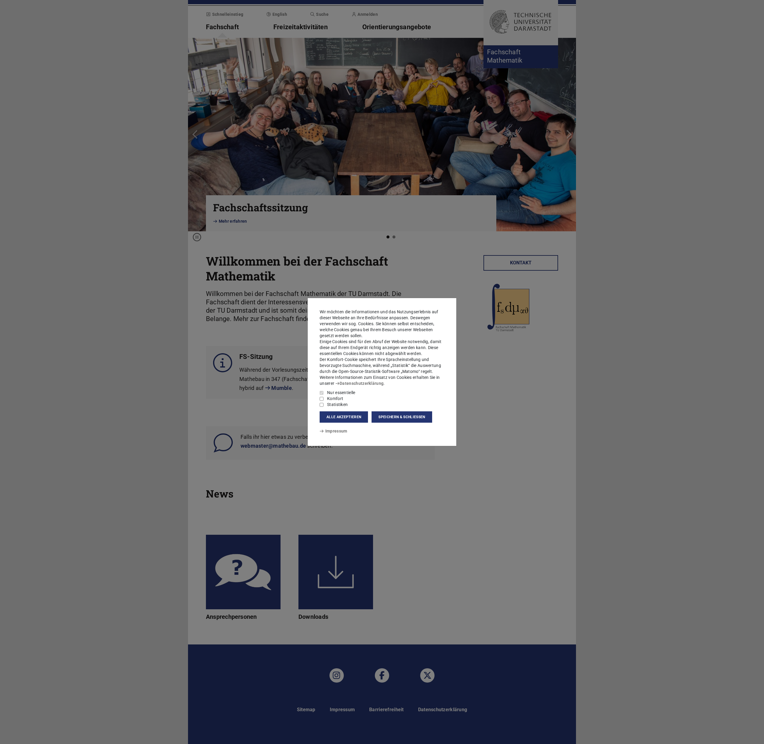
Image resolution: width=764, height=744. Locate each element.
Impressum (336, 431)
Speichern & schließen (401, 417)
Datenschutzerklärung (361, 383)
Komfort (335, 398)
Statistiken (337, 404)
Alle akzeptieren (343, 417)
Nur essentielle (341, 392)
